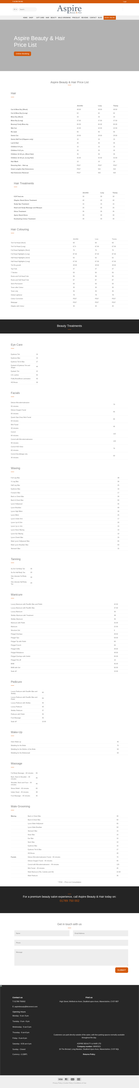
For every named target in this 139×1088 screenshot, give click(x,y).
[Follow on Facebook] (111, 9)
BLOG (100, 17)
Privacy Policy (57, 1083)
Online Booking (22, 54)
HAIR (47, 17)
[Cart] (125, 9)
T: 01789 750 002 (17, 1)
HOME (25, 17)
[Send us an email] (120, 9)
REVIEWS (84, 17)
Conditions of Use (80, 1083)
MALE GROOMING (64, 17)
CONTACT (93, 17)
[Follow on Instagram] (114, 9)
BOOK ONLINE (110, 17)
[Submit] (34, 9)
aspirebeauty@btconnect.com (26, 1007)
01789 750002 (19, 1001)
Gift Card (40, 17)
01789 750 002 (69, 900)
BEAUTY (54, 17)
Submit (121, 970)
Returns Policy (89, 1054)
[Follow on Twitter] (117, 9)
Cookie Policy (68, 1083)
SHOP (31, 17)
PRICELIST (76, 17)
